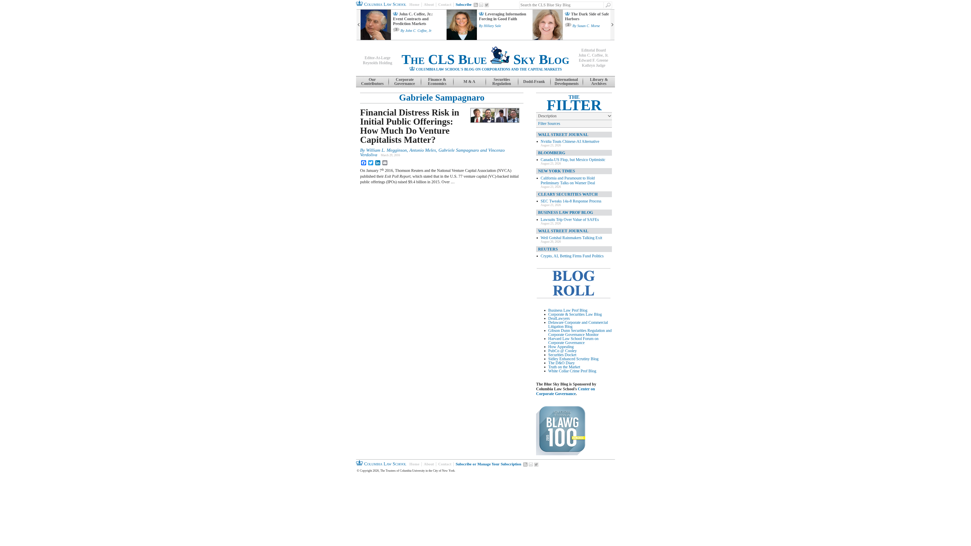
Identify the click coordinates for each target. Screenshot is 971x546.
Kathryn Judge (593, 65)
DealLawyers (559, 318)
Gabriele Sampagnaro (441, 97)
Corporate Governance (404, 81)
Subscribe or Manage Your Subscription (488, 464)
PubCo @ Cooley (562, 351)
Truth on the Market (564, 367)
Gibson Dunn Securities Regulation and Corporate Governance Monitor (580, 332)
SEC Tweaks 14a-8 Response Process (571, 201)
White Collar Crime (564, 371)
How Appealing (561, 347)
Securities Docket (562, 355)
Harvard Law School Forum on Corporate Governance (573, 340)
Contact (444, 5)
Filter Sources (549, 123)
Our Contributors (372, 81)
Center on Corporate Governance (565, 391)
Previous (359, 25)
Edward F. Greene (593, 60)
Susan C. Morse (588, 26)
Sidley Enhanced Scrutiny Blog (573, 359)
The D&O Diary (561, 363)
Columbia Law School (384, 4)
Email (481, 5)
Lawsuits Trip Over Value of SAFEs (570, 219)
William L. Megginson (386, 150)
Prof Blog (588, 371)
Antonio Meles (422, 150)
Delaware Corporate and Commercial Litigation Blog (578, 324)
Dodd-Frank (534, 81)
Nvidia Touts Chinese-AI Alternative (570, 141)
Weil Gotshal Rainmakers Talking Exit (571, 238)
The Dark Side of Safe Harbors (587, 16)
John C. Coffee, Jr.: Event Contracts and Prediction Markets (413, 19)
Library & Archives (599, 81)
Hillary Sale (492, 26)
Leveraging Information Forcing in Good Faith (502, 16)
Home (414, 5)
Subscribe (464, 5)
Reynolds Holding (377, 63)
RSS (476, 5)
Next (612, 25)
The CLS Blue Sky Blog (485, 59)
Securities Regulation (501, 81)
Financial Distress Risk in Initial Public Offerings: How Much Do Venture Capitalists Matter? (409, 126)
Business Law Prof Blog (567, 310)
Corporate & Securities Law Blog (575, 314)
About (429, 5)
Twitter (486, 5)
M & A (469, 81)
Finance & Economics (437, 81)
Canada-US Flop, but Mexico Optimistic (573, 159)
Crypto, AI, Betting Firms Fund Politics (572, 256)
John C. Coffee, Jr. (418, 31)
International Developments (567, 81)
